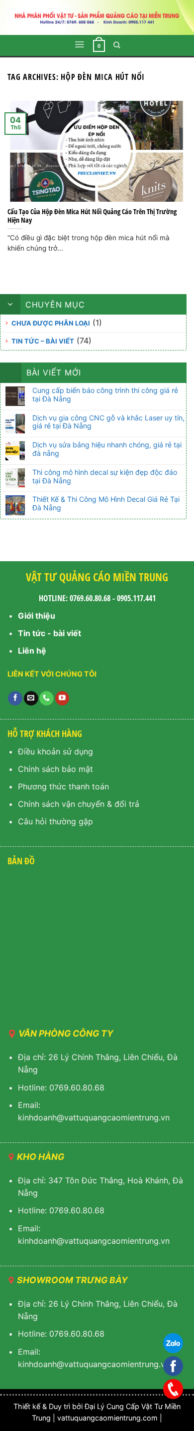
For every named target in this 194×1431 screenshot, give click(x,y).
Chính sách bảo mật (55, 769)
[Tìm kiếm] (116, 45)
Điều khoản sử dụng (55, 751)
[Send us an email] (31, 698)
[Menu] (79, 44)
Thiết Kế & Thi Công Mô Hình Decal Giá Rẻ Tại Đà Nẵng (106, 503)
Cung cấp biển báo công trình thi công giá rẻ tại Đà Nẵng (105, 394)
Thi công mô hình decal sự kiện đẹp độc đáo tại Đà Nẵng (104, 476)
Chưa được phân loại (50, 323)
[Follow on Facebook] (15, 698)
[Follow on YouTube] (62, 698)
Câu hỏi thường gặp (55, 821)
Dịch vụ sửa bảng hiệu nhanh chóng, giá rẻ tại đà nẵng (107, 449)
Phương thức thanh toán (63, 786)
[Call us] (46, 698)
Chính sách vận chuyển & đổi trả (78, 804)
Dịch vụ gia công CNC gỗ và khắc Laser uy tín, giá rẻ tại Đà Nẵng (108, 422)
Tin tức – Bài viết (42, 341)
